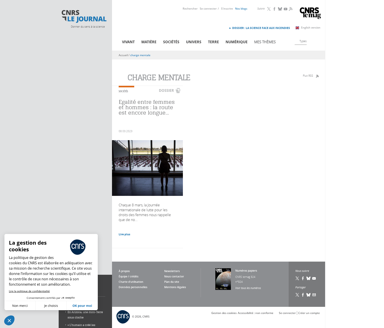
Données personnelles (133, 287)
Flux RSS (308, 75)
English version (310, 27)
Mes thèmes (265, 41)
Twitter (269, 9)
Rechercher (190, 8)
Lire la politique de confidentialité (29, 291)
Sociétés (171, 41)
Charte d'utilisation (131, 282)
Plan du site (171, 282)
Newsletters (172, 271)
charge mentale (140, 55)
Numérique (237, 41)
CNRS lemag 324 (245, 277)
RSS (290, 8)
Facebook (274, 9)
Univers (193, 41)
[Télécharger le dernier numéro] (223, 279)
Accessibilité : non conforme (255, 313)
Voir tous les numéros (248, 288)
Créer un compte (309, 313)
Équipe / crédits (128, 276)
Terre (213, 41)
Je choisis (51, 305)
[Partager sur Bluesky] (308, 295)
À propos (124, 271)
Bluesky (280, 9)
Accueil (123, 55)
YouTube (286, 9)
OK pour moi (82, 305)
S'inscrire (227, 8)
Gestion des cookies (224, 313)
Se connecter (208, 8)
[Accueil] (84, 16)
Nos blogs (241, 8)
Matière (148, 41)
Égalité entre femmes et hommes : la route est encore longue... (147, 107)
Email (314, 295)
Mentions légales (175, 287)
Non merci (20, 305)
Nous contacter (174, 276)
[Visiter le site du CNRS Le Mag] (310, 13)
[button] (9, 320)
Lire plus (124, 234)
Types (303, 41)
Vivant (128, 41)
